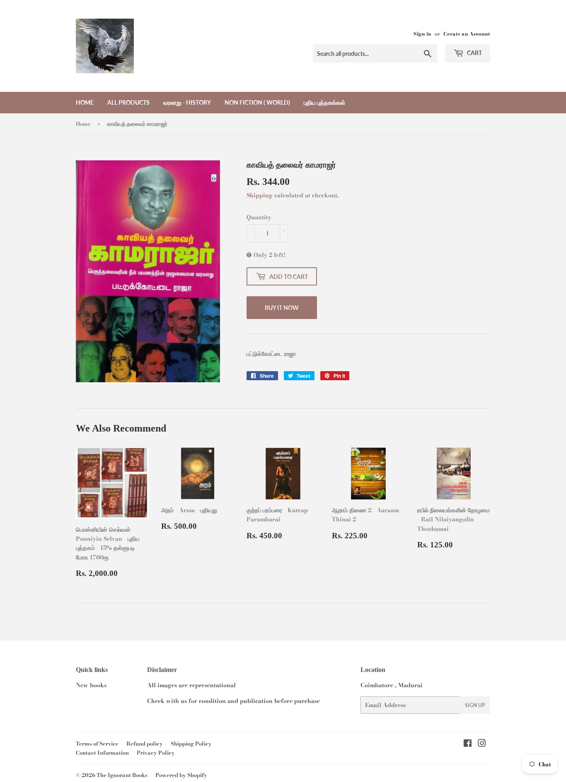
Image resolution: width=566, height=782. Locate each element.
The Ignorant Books (122, 775)
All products (128, 102)
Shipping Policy (191, 743)
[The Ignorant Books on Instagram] (482, 744)
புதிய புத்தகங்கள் (324, 102)
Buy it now (282, 307)
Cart (474, 52)
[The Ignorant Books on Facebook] (467, 744)
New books (91, 685)
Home (85, 102)
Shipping (260, 195)
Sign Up (475, 705)
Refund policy (144, 743)
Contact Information (102, 752)
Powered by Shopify (181, 775)
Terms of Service (97, 743)
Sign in (422, 34)
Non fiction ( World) (257, 102)
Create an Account (466, 34)
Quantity (259, 217)
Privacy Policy (156, 752)
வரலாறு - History (187, 102)
